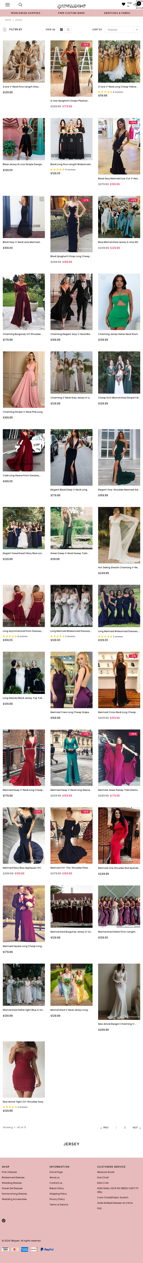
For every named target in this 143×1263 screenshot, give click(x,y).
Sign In (129, 4)
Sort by (97, 29)
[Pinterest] (3, 1221)
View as (50, 29)
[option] (26, 12)
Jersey (18, 19)
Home (8, 19)
